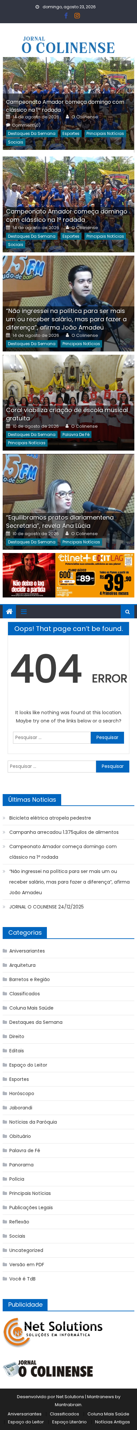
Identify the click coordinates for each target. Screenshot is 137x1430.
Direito (16, 1036)
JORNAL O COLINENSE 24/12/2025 (46, 906)
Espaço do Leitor (28, 1065)
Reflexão (19, 1221)
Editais (16, 1050)
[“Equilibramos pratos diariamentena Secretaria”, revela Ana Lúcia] (68, 502)
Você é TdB (22, 1278)
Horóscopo (21, 1093)
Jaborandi (20, 1107)
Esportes (71, 133)
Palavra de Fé (76, 434)
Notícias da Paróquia (33, 1122)
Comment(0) (26, 125)
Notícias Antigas (112, 1422)
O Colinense (84, 117)
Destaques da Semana (32, 133)
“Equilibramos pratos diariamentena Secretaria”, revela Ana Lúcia (60, 521)
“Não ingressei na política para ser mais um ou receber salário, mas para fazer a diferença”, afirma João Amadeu (66, 319)
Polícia (16, 1179)
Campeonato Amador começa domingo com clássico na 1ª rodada (66, 215)
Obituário (20, 1136)
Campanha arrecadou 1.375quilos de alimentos (64, 832)
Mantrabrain (68, 1404)
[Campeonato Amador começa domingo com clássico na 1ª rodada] (68, 204)
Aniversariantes (27, 951)
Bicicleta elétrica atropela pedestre (50, 818)
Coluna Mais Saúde (31, 1008)
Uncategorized (26, 1250)
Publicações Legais (31, 1207)
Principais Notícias (105, 133)
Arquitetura (22, 965)
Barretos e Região (29, 979)
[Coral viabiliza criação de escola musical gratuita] (68, 403)
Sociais (15, 142)
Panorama (21, 1164)
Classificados (24, 993)
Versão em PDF (26, 1264)
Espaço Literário (69, 1422)
